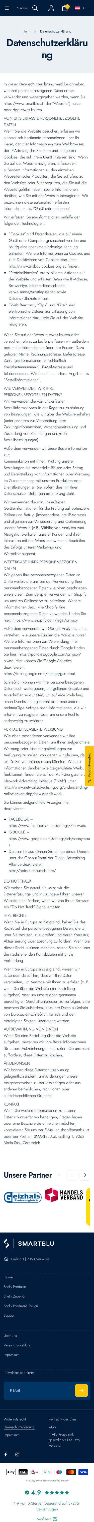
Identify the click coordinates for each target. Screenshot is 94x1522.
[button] (6, 8)
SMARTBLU (41, 1480)
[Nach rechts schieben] (85, 1175)
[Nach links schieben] (72, 1175)
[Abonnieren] (81, 1390)
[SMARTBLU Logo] (29, 1247)
